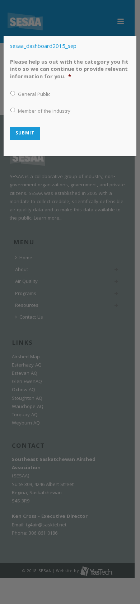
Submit (25, 133)
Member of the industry (44, 112)
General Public (34, 95)
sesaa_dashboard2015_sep (43, 46)
